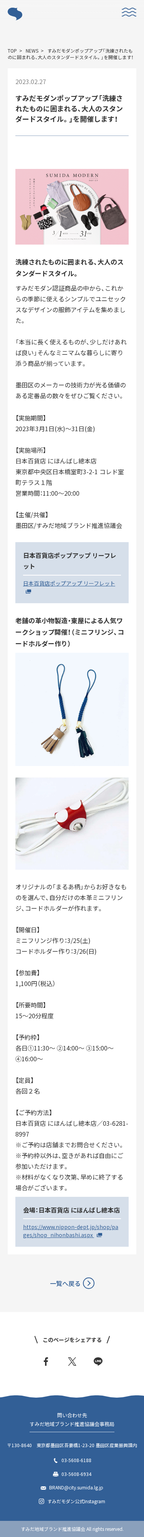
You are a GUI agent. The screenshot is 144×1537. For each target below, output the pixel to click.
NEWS (32, 50)
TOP (12, 50)
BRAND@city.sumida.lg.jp (76, 1487)
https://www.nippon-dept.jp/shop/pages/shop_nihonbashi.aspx (70, 1231)
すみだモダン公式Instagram (76, 1501)
